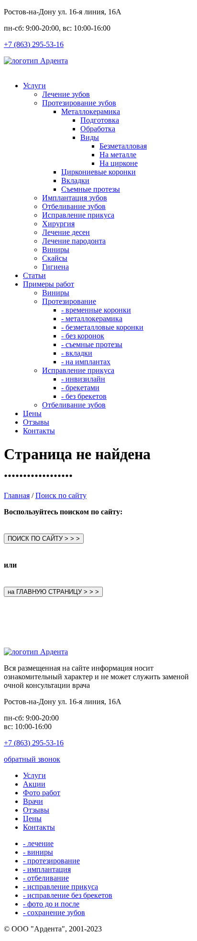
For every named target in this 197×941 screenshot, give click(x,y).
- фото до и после (51, 904)
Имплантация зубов (74, 198)
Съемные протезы (90, 189)
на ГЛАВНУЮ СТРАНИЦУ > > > (53, 591)
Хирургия (58, 224)
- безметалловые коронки (102, 327)
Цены (32, 413)
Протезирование (69, 301)
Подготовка (99, 120)
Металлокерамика (90, 111)
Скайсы (54, 258)
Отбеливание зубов (74, 206)
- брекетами (80, 387)
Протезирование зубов (79, 103)
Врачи (33, 801)
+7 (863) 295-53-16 (34, 44)
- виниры (38, 852)
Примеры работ (48, 284)
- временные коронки (96, 310)
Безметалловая (123, 146)
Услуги (34, 85)
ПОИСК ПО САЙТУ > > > (44, 538)
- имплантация (47, 869)
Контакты (39, 431)
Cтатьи (34, 275)
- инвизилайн (83, 379)
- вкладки (76, 353)
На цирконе (118, 163)
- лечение (38, 843)
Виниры (55, 249)
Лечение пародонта (74, 241)
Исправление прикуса (78, 215)
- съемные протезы (91, 344)
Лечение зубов (66, 94)
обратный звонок (32, 759)
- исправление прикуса (60, 887)
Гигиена (55, 267)
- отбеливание (46, 878)
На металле (117, 155)
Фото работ (41, 793)
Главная (17, 495)
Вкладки (75, 180)
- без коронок (82, 336)
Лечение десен (66, 232)
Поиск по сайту (61, 495)
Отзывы (36, 422)
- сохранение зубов (54, 912)
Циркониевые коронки (98, 172)
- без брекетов (84, 396)
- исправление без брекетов (67, 895)
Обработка (97, 129)
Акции (34, 784)
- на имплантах (85, 362)
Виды (89, 137)
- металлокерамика (91, 318)
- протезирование (51, 861)
